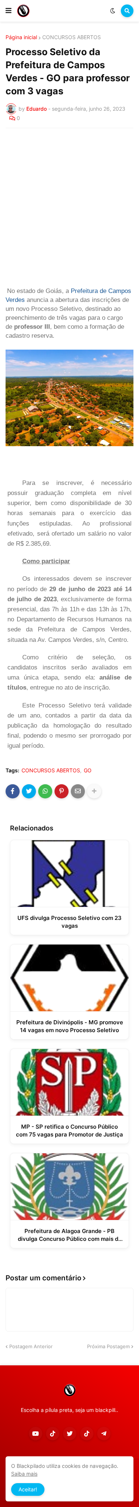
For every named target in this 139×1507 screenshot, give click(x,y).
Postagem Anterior (31, 1346)
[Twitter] (29, 791)
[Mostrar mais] (94, 791)
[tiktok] (52, 1433)
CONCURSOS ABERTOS (71, 37)
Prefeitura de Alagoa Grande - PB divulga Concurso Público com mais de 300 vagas (70, 1235)
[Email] (78, 791)
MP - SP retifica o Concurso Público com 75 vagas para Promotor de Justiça (69, 1130)
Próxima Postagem (108, 1346)
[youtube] (35, 1433)
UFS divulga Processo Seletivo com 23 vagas (69, 921)
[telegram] (103, 1433)
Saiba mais (24, 1473)
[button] (8, 10)
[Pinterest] (61, 791)
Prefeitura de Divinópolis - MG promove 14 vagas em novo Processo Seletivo (69, 1026)
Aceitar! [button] (28, 1489)
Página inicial (21, 37)
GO (88, 770)
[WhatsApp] (45, 791)
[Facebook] (13, 791)
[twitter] (69, 1433)
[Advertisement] (69, 207)
